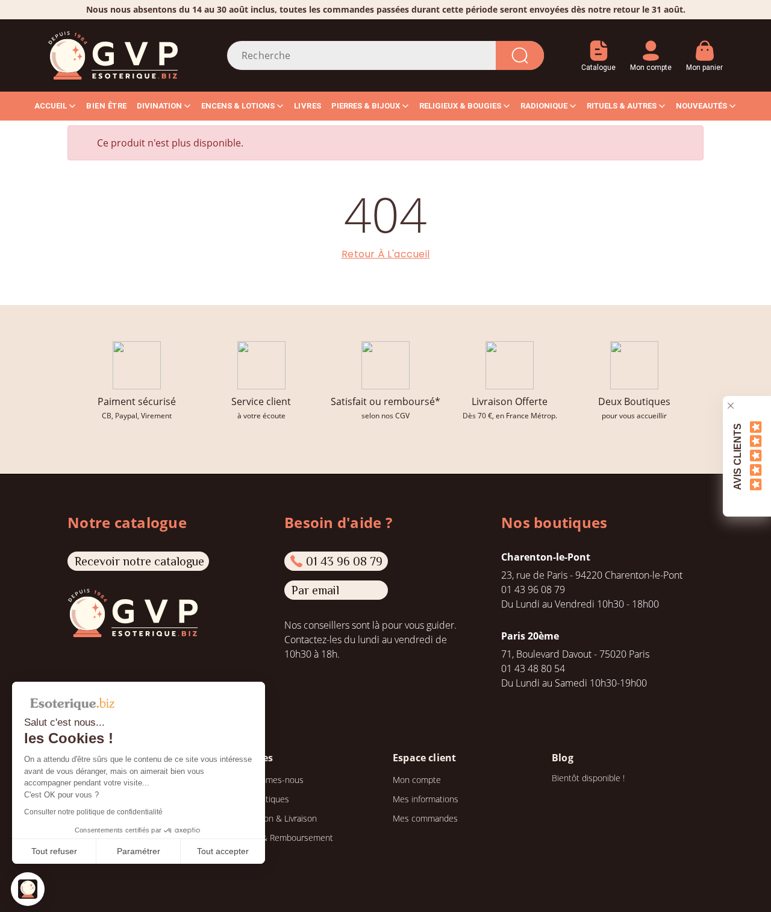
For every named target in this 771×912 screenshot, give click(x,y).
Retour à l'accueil (386, 254)
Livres (308, 105)
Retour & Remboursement (283, 837)
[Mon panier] (704, 46)
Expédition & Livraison (275, 818)
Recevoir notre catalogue (139, 561)
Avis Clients (737, 456)
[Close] (731, 405)
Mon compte (417, 779)
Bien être (106, 105)
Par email (315, 590)
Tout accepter (223, 851)
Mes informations (425, 799)
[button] (28, 889)
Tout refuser (54, 851)
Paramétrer (138, 851)
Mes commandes (425, 818)
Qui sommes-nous (269, 779)
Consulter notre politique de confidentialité (93, 812)
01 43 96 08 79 (344, 561)
